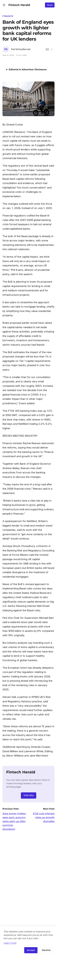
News (50, 5)
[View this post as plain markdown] (47, 49)
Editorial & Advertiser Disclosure (28, 69)
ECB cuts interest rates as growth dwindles (44, 817)
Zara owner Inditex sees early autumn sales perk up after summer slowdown (14, 821)
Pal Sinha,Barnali (20, 49)
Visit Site (29, 795)
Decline (46, 950)
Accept (31, 950)
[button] (4, 5)
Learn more (10, 942)
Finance (7, 16)
